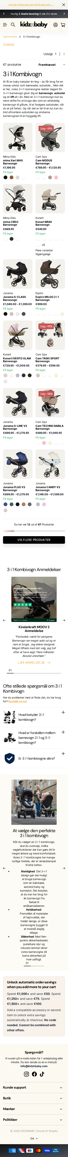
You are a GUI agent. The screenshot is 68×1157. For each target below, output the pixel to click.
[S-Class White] (17, 313)
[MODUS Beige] (50, 177)
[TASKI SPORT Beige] (38, 375)
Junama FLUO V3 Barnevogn (14, 488)
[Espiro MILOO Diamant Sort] (38, 313)
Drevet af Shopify (47, 1130)
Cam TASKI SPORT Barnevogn (47, 360)
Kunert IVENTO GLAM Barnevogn (17, 360)
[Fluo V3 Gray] (29, 504)
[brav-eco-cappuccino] (38, 244)
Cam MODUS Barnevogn (44, 162)
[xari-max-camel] (11, 177)
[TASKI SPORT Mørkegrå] (44, 375)
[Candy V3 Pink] (44, 504)
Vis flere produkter (33, 540)
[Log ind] (55, 24)
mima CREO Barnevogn (10, 223)
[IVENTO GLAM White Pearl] (11, 375)
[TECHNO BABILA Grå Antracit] (56, 442)
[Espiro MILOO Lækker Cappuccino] (56, 313)
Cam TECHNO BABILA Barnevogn (49, 427)
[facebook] (34, 1074)
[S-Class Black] (5, 313)
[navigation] (17, 670)
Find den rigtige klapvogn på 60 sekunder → (30, 4)
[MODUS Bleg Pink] (56, 177)
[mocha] (5, 238)
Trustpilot (8, 44)
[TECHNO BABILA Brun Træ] (38, 442)
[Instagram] (26, 1074)
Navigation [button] (5, 25)
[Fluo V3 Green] (11, 504)
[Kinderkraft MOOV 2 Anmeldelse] (34, 600)
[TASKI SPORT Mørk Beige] (56, 375)
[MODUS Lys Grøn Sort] (38, 177)
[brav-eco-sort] (62, 238)
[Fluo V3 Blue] (5, 504)
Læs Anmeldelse (32, 663)
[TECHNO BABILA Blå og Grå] (62, 442)
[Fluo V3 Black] (17, 504)
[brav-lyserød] (44, 238)
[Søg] (13, 25)
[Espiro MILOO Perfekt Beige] (62, 313)
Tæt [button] (63, 5)
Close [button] (34, 1087)
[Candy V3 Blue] (38, 504)
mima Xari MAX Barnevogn (13, 162)
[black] (11, 238)
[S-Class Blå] (29, 313)
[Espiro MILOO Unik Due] (50, 313)
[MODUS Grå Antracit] (44, 177)
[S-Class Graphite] (23, 313)
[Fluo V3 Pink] (5, 510)
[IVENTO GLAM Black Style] (29, 375)
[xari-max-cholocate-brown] (23, 177)
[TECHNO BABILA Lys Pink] (44, 442)
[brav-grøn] (56, 238)
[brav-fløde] (38, 238)
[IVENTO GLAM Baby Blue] (17, 375)
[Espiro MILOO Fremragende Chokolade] (44, 313)
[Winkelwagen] (63, 24)
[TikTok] (42, 1074)
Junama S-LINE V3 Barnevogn (15, 427)
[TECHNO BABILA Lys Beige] (50, 442)
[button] (4, 14)
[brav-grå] (50, 238)
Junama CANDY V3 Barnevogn (48, 488)
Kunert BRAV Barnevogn (44, 223)
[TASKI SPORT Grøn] (62, 375)
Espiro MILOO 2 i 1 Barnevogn (47, 298)
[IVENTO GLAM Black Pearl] (23, 375)
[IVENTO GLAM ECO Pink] (5, 375)
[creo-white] (17, 238)
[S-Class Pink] (11, 313)
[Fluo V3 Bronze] (23, 504)
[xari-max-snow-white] (17, 177)
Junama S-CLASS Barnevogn (14, 298)
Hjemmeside (10, 36)
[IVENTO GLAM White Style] (5, 381)
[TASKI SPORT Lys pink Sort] (50, 375)
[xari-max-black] (5, 177)
